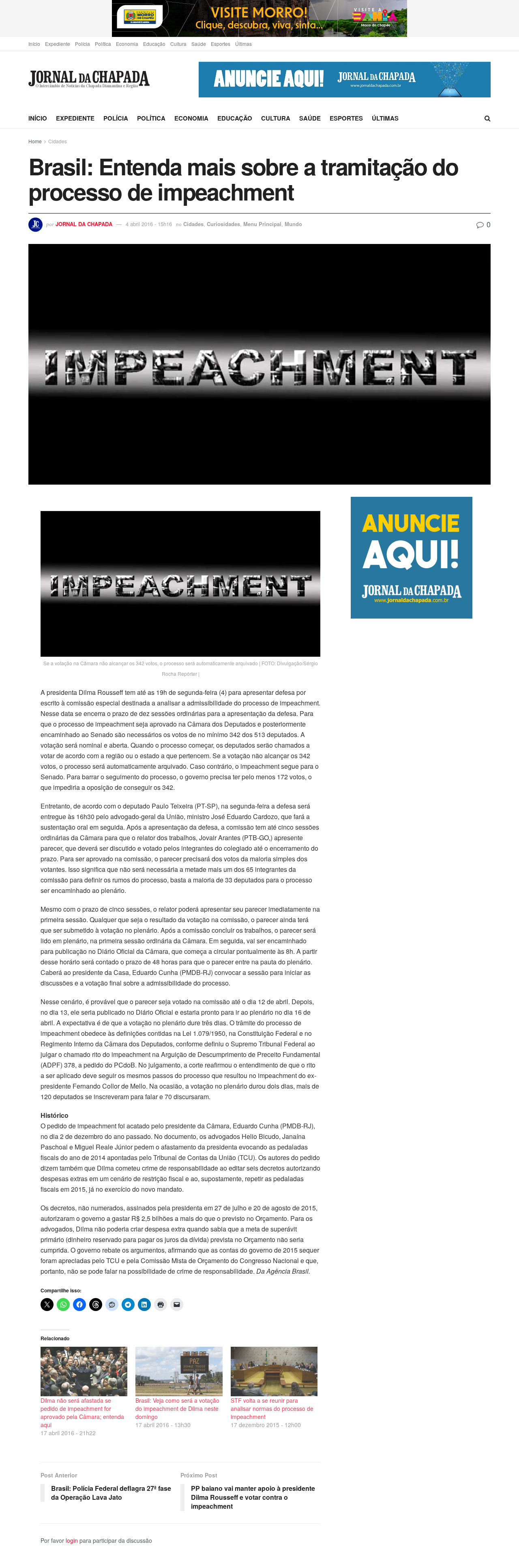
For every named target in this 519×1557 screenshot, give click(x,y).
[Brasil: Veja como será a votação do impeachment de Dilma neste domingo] (178, 1371)
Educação (154, 43)
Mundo (293, 224)
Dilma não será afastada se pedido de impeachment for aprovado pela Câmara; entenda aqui (82, 1412)
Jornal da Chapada (84, 224)
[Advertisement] (421, 959)
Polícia (82, 43)
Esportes (220, 43)
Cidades (57, 141)
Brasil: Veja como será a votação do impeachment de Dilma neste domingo (177, 1408)
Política (103, 43)
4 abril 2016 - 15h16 (149, 224)
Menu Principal (262, 224)
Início (34, 43)
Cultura (178, 43)
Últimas (243, 43)
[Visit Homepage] (89, 80)
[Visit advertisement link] (259, 18)
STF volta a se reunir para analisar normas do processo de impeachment (272, 1408)
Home (35, 141)
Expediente (57, 43)
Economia (127, 43)
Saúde (198, 43)
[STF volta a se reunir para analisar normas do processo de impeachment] (274, 1371)
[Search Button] (488, 118)
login (72, 1540)
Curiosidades (223, 224)
